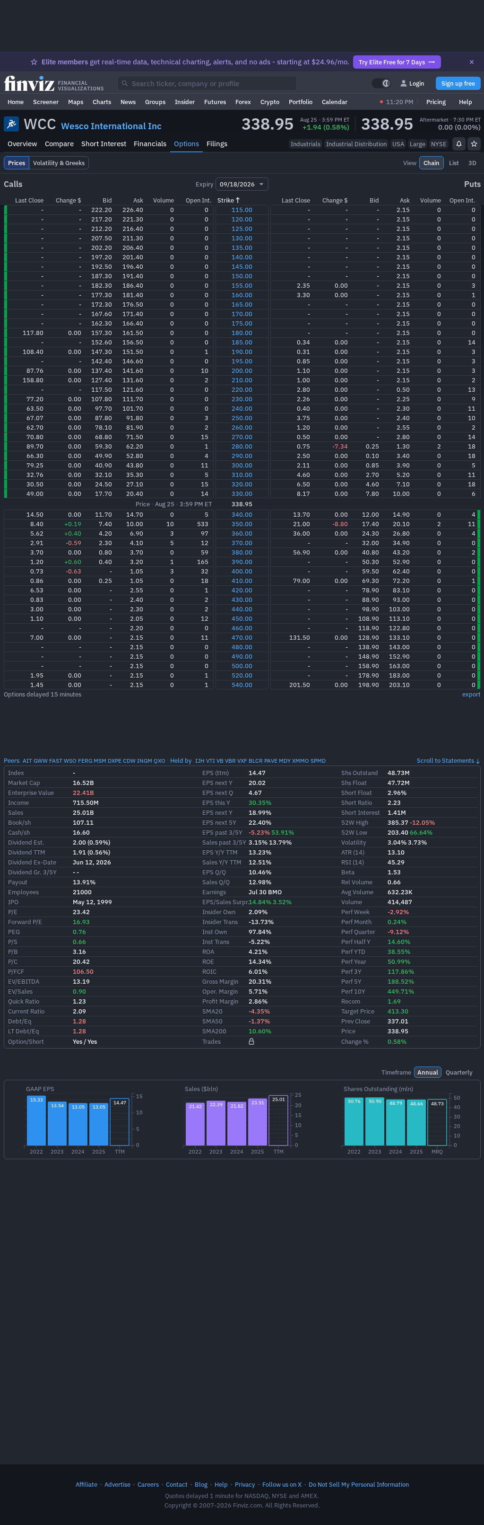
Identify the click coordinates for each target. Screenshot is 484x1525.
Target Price (357, 1011)
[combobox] (207, 83)
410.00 (242, 580)
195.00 (242, 361)
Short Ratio (356, 802)
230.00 (242, 399)
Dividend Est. (26, 842)
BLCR (256, 760)
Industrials (305, 144)
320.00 (242, 484)
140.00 (242, 257)
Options (186, 143)
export (471, 694)
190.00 (242, 351)
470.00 (242, 637)
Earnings (214, 892)
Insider (185, 102)
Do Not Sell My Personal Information (359, 1484)
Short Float (356, 792)
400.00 (242, 571)
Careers (148, 1484)
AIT (27, 760)
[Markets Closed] (381, 101)
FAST (55, 760)
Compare (59, 143)
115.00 (242, 209)
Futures (215, 102)
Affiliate (86, 1484)
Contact (177, 1484)
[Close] (471, 62)
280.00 (242, 446)
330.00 (242, 493)
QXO (159, 760)
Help (465, 102)
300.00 (242, 465)
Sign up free (458, 83)
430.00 (242, 599)
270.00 (242, 437)
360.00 (242, 533)
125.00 (242, 228)
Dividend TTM (26, 852)
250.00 (242, 418)
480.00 (242, 647)
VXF (242, 760)
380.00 (242, 552)
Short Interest (103, 143)
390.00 (242, 561)
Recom (350, 1001)
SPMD (318, 760)
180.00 (242, 332)
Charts (102, 102)
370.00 (242, 543)
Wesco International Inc (111, 126)
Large (417, 144)
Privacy (245, 1484)
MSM (100, 760)
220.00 (242, 389)
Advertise (117, 1484)
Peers (11, 760)
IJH (200, 760)
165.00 (242, 304)
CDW (129, 760)
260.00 (242, 427)
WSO (70, 760)
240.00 (242, 408)
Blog (201, 1484)
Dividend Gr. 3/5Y (32, 872)
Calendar (334, 102)
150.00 (242, 276)
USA (398, 144)
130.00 (242, 238)
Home (16, 102)
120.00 (242, 219)
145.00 (242, 266)
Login (416, 83)
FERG (85, 760)
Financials (150, 143)
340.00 (242, 514)
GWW (41, 760)
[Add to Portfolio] (474, 143)
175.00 (242, 323)
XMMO (300, 760)
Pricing (436, 102)
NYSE (439, 144)
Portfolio (300, 102)
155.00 (242, 285)
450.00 (242, 618)
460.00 (242, 628)
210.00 (242, 380)
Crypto (269, 102)
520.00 (242, 675)
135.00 (242, 247)
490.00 (242, 656)
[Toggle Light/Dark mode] (381, 83)
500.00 (242, 666)
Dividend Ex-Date (32, 862)
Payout (17, 882)
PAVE (270, 760)
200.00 (242, 370)
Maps (75, 102)
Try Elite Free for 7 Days (392, 62)
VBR (230, 760)
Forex (243, 102)
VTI (210, 760)
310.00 (242, 474)
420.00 (242, 590)
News (128, 102)
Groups (155, 102)
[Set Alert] (459, 143)
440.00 (242, 609)
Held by (181, 760)
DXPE (114, 760)
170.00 (242, 313)
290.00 (242, 455)
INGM (144, 760)
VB (220, 760)
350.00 (242, 524)
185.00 (242, 342)
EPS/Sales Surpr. (226, 902)
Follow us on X (282, 1484)
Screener (46, 102)
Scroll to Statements (445, 760)
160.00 (242, 295)
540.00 (242, 684)
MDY (285, 760)
